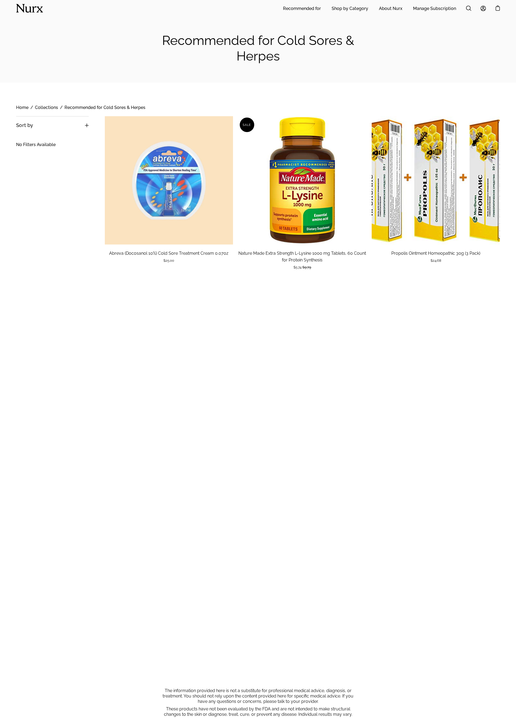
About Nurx (390, 8)
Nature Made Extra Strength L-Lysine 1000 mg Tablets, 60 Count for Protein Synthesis (302, 257)
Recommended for (302, 8)
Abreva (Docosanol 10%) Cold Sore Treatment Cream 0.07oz (168, 253)
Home (22, 107)
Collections (46, 107)
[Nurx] (29, 8)
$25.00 (168, 260)
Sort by (24, 125)
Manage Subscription (434, 8)
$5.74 (302, 267)
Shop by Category (350, 8)
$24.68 (436, 260)
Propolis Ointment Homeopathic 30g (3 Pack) (435, 253)
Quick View (169, 180)
